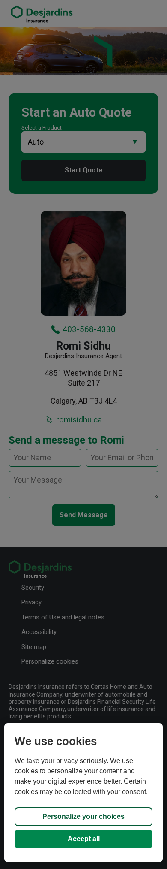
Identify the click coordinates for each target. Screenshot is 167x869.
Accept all (84, 838)
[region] (83, 792)
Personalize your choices (83, 816)
